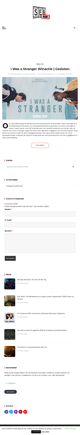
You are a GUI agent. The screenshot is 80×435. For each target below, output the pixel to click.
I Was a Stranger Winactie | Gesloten (40, 69)
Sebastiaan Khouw (48, 74)
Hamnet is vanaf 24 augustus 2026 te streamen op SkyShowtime (41, 330)
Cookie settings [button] (70, 429)
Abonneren (10, 392)
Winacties (40, 64)
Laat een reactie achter (64, 74)
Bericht (9, 231)
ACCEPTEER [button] (36, 432)
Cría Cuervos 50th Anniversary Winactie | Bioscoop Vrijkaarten (41, 313)
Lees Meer (45, 432)
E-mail (8, 220)
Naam (8, 209)
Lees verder (40, 145)
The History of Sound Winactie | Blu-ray (32, 347)
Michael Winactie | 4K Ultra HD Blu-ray (31, 280)
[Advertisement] (40, 45)
